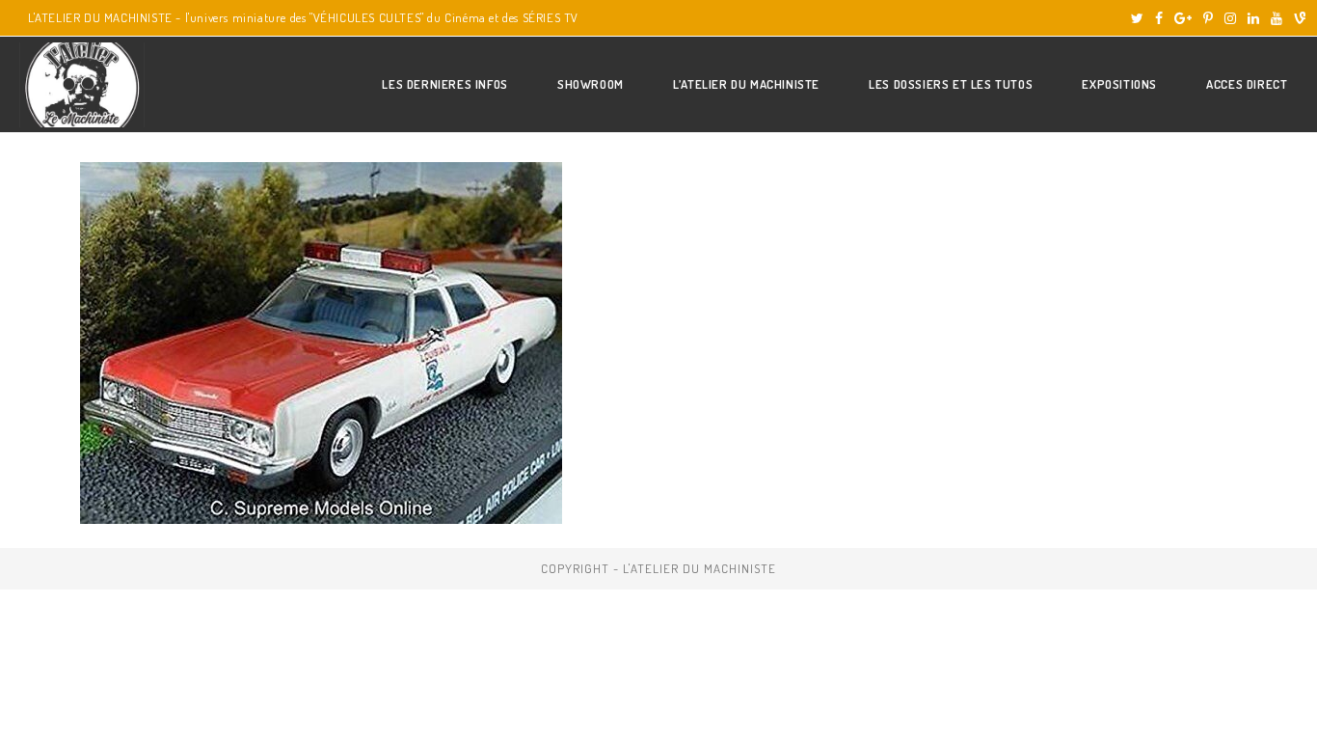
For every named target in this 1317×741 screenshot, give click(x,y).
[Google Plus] (1183, 18)
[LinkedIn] (1253, 18)
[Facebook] (1159, 18)
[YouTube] (1276, 18)
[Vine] (1296, 18)
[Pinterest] (1208, 18)
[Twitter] (1137, 18)
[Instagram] (1230, 18)
